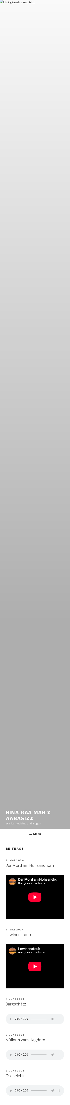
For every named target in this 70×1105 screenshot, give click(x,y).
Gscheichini (16, 1075)
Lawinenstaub (18, 934)
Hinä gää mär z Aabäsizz (28, 815)
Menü (37, 834)
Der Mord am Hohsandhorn (29, 865)
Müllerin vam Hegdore (25, 1040)
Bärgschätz (15, 1004)
